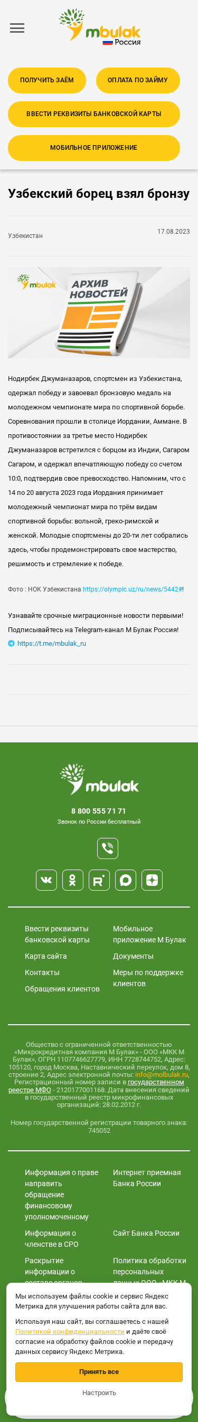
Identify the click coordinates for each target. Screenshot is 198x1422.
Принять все (99, 1372)
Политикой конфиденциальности (70, 1331)
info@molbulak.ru (161, 1075)
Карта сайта (46, 956)
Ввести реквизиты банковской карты (93, 114)
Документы (133, 956)
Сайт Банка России (146, 1233)
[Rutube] (99, 880)
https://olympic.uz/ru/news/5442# (132, 589)
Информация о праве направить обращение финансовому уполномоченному (61, 1194)
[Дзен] (152, 880)
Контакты (42, 972)
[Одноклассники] (72, 880)
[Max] (125, 880)
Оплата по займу (138, 80)
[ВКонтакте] (46, 880)
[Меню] (17, 27)
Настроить (99, 1393)
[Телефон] (107, 848)
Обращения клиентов (62, 989)
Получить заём (47, 80)
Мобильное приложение (93, 147)
